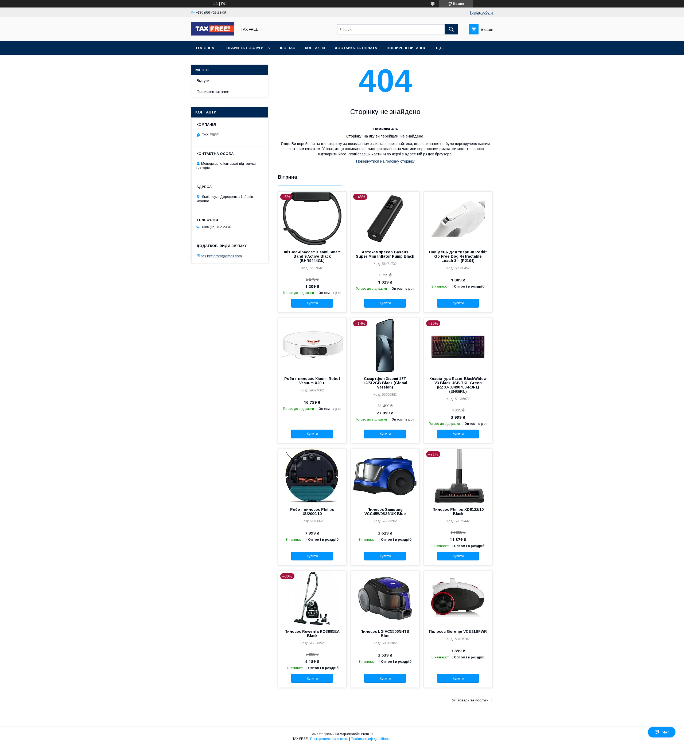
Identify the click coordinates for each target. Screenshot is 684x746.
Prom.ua (367, 734)
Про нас (286, 48)
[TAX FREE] (212, 34)
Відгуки (203, 80)
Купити (312, 303)
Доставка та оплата (356, 48)
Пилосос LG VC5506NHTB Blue (385, 633)
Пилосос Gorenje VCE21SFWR (458, 631)
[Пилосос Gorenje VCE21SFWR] (458, 598)
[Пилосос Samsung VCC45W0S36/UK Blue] (385, 475)
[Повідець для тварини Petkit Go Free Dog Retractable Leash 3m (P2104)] (458, 218)
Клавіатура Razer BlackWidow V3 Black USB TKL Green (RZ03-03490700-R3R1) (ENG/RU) (458, 385)
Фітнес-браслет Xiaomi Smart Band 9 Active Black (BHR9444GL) (312, 256)
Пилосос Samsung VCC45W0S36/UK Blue (385, 511)
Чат (665, 732)
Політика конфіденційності (371, 739)
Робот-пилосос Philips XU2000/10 (312, 511)
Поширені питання (406, 48)
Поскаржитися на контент (329, 739)
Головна (205, 48)
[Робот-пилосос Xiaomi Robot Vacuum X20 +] (312, 345)
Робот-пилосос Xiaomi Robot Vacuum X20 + (312, 380)
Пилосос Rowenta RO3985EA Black (312, 633)
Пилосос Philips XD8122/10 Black (458, 511)
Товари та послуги (243, 48)
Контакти (315, 48)
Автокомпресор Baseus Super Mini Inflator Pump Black (385, 254)
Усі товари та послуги (470, 700)
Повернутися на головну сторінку (385, 161)
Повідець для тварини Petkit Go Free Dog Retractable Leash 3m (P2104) (458, 256)
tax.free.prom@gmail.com (221, 256)
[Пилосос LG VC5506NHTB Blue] (385, 598)
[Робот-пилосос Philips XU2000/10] (312, 475)
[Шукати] (451, 29)
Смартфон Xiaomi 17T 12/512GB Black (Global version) (385, 382)
